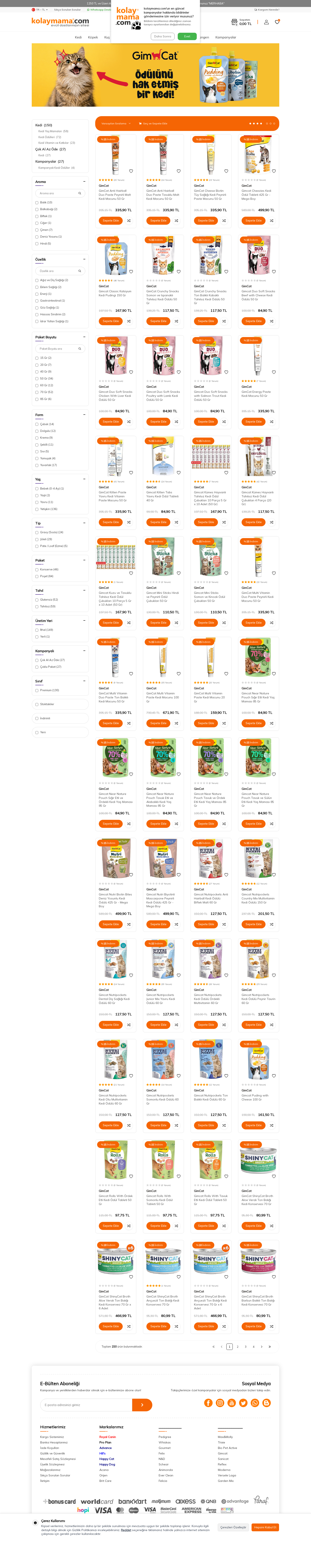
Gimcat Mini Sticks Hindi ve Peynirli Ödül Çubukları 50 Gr (162, 597)
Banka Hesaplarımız (54, 1442)
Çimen (46, 229)
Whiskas (165, 1442)
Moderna (224, 1470)
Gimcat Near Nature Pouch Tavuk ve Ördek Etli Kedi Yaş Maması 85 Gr (210, 800)
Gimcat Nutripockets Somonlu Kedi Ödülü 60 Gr (162, 1099)
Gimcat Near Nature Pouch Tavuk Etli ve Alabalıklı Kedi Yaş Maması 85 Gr (160, 800)
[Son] (270, 1347)
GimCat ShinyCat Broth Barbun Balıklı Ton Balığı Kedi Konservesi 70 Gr (258, 1300)
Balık (46, 202)
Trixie (221, 1442)
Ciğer (45, 222)
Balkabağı (48, 209)
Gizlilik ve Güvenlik (52, 1453)
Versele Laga (227, 1475)
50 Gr (46, 378)
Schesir (164, 1464)
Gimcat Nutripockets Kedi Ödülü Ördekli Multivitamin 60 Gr (208, 999)
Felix (162, 1453)
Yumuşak (47, 458)
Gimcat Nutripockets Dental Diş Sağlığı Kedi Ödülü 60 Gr (114, 999)
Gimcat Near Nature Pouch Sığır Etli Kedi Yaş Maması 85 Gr (258, 697)
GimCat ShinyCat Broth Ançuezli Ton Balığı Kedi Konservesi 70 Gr (162, 1300)
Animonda (166, 1470)
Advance (105, 1448)
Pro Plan (105, 1442)
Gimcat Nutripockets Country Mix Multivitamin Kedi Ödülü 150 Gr (258, 898)
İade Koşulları (49, 1448)
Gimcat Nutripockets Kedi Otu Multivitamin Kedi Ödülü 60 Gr (113, 1099)
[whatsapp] (255, 1403)
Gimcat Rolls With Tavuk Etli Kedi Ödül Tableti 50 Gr (211, 1200)
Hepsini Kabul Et (265, 1527)
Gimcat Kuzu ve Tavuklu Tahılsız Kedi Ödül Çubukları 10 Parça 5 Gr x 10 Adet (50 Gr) (115, 599)
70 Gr (46, 392)
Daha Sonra (162, 36)
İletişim (45, 1481)
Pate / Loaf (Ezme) (53, 546)
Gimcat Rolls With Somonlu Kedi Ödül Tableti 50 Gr (159, 1200)
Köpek (93, 37)
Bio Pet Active (227, 1448)
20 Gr (45, 364)
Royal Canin (107, 1437)
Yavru (46, 502)
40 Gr (45, 371)
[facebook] (208, 1403)
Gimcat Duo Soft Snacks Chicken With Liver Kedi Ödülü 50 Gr (115, 396)
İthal (46, 629)
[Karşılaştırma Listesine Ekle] (129, 221)
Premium (49, 690)
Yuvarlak (48, 465)
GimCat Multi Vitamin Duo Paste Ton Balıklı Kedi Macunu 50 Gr (113, 697)
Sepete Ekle (111, 220)
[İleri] (262, 1347)
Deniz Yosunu (51, 236)
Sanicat (223, 1459)
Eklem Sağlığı (50, 287)
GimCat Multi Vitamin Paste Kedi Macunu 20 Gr (209, 697)
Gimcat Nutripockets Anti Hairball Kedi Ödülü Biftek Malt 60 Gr (211, 898)
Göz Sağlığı (49, 307)
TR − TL (40, 9)
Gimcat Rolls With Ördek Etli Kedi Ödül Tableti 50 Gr (116, 1200)
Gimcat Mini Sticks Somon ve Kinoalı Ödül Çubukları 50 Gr (209, 597)
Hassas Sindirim (52, 314)
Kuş (107, 37)
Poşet (46, 576)
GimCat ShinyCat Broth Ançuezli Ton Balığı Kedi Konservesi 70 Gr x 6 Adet (210, 1302)
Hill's (102, 1453)
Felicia (163, 1481)
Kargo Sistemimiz (52, 1437)
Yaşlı (45, 495)
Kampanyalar (225, 37)
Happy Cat (106, 1459)
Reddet (126, 1530)
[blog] (266, 1403)
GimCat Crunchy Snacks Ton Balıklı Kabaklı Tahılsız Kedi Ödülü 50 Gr (210, 297)
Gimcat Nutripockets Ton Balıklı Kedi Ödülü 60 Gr (211, 1097)
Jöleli (46, 539)
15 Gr (45, 357)
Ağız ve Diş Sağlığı (54, 280)
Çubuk (47, 424)
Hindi (45, 243)
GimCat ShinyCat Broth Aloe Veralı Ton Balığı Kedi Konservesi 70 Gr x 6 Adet (115, 1302)
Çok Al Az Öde (50, 149)
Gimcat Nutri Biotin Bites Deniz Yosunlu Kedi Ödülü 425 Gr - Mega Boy (115, 900)
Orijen (103, 1475)
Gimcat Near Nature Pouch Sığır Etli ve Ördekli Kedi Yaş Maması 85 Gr (116, 800)
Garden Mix (226, 1481)
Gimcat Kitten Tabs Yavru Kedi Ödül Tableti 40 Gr (162, 496)
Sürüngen (201, 37)
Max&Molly (225, 1437)
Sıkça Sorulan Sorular (67, 9)
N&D (162, 1459)
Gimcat (222, 1453)
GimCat (104, 186)
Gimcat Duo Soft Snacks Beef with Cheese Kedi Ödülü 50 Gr (258, 295)
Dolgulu (48, 431)
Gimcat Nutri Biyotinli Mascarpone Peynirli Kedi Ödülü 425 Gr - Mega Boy (160, 900)
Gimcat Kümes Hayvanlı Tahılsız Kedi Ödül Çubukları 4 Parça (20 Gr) (258, 498)
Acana (104, 1470)
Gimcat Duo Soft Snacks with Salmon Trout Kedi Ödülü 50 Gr (211, 396)
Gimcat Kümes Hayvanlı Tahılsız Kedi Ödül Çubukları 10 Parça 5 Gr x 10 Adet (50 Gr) (210, 498)
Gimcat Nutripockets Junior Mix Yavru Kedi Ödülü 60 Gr (160, 999)
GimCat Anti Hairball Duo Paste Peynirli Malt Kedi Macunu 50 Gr (115, 195)
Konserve (49, 569)
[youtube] (231, 1403)
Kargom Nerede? (268, 9)
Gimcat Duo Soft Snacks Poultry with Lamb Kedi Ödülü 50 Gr (163, 396)
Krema (46, 437)
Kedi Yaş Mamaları (53, 131)
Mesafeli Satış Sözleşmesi (58, 1459)
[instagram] (220, 1403)
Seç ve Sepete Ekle (155, 123)
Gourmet (165, 1448)
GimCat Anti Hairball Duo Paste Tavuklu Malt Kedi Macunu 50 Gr (162, 195)
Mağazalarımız (50, 1470)
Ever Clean (166, 1475)
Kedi (78, 37)
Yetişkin (48, 509)
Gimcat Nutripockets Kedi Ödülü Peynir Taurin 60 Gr (258, 999)
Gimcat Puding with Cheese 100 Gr (255, 1097)
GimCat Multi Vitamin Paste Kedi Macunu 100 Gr (162, 697)
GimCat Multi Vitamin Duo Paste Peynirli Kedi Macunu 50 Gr (258, 597)
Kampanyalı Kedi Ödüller (57, 167)
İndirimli (45, 718)
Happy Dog (107, 1464)
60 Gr (46, 385)
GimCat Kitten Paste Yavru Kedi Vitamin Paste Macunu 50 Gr (113, 496)
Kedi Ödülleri (50, 137)
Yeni (43, 732)
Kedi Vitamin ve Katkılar (57, 142)
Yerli (45, 636)
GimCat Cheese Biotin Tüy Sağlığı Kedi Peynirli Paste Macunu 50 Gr (210, 195)
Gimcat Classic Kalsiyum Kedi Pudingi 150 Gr (115, 293)
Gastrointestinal (52, 300)
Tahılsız (47, 606)
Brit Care (105, 1481)
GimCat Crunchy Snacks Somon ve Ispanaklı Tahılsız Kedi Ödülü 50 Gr (162, 297)
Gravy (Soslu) (51, 532)
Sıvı (44, 451)
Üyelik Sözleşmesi (52, 1464)
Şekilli (46, 444)
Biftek (46, 216)
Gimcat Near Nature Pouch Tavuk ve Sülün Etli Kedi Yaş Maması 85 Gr (258, 800)
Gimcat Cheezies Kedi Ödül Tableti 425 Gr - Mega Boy (256, 195)
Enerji (45, 293)
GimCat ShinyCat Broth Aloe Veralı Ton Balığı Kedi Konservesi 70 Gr (257, 1200)
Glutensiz (49, 599)
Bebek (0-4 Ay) (52, 488)
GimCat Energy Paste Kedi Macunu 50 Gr (256, 394)
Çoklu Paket (50, 666)
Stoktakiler (47, 704)
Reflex (222, 1464)
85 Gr (45, 399)
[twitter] (243, 1403)
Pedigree (165, 1437)
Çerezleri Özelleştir (233, 1527)
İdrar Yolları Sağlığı (54, 321)
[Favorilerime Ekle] (131, 171)
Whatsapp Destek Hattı (105, 9)
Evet (187, 36)
